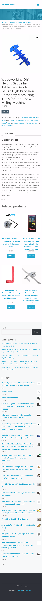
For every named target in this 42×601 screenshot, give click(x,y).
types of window (7, 126)
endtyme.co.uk (9, 4)
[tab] (9, 133)
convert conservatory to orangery (21, 120)
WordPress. (29, 591)
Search (4, 328)
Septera (20, 591)
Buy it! (5, 111)
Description (9, 133)
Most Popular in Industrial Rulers (18, 22)
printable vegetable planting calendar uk (25, 123)
